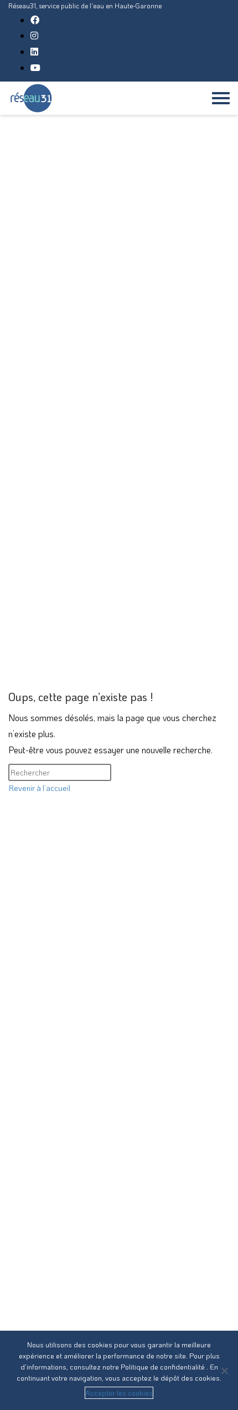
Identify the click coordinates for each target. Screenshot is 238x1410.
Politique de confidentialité (163, 1366)
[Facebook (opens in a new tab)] (34, 20)
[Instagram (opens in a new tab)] (34, 35)
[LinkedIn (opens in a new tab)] (34, 51)
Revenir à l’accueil (39, 788)
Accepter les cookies (119, 1392)
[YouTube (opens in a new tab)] (35, 67)
